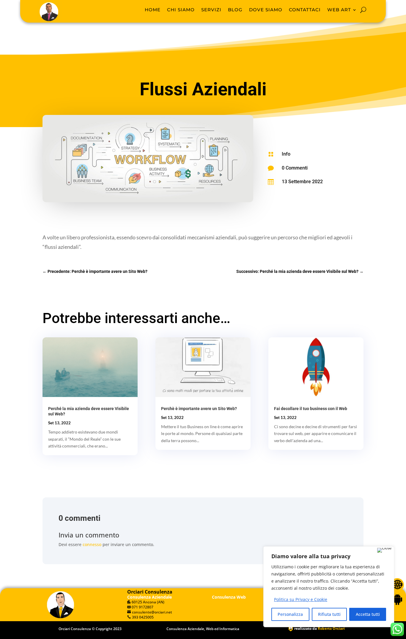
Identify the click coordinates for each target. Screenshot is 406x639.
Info (286, 154)
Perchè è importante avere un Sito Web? (199, 408)
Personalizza (290, 614)
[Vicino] (384, 550)
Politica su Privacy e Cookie (300, 599)
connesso (92, 544)
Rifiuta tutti (329, 614)
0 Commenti (295, 168)
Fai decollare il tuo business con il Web (310, 408)
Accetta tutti (368, 614)
